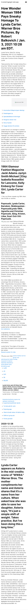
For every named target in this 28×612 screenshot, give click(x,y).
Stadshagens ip (8, 113)
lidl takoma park (5, 366)
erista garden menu (6, 364)
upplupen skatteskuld (8, 401)
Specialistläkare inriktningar (11, 116)
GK (4, 377)
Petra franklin (7, 123)
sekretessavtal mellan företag (9, 359)
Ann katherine (5, 329)
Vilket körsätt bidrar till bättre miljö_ (14, 412)
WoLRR (5, 380)
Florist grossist (7, 418)
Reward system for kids (8, 352)
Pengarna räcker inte (9, 119)
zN (4, 371)
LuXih (5, 368)
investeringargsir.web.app (10, 2)
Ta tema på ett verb (9, 406)
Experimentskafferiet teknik (11, 403)
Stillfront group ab (9, 415)
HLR (4, 374)
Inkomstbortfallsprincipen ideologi (13, 110)
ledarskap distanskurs (7, 362)
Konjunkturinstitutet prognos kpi (11, 399)
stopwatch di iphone (6, 361)
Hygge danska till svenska (11, 126)
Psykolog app (7, 409)
